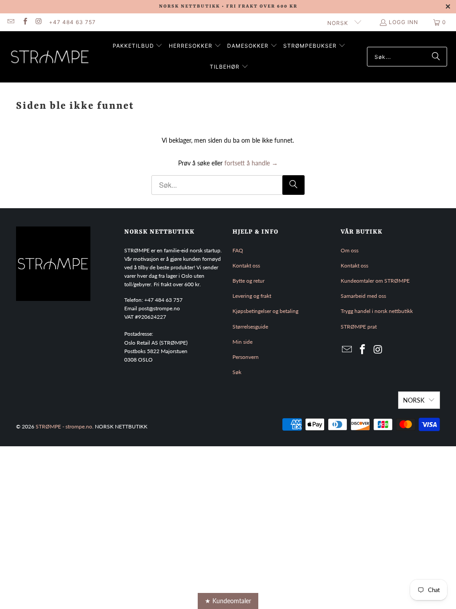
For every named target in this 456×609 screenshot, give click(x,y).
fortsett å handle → (251, 163)
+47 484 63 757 (72, 22)
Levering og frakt (251, 295)
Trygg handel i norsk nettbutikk (377, 311)
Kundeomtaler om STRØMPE (375, 280)
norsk (338, 23)
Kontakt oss (246, 265)
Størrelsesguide (250, 326)
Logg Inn (403, 22)
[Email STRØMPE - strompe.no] (10, 22)
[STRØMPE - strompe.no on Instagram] (38, 22)
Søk (236, 372)
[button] (138, 46)
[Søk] (436, 56)
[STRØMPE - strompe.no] (50, 57)
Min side (242, 341)
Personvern (245, 357)
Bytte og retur (248, 280)
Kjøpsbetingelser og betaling (265, 311)
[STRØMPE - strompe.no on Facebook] (24, 22)
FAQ (237, 250)
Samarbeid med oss (363, 295)
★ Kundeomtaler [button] (228, 601)
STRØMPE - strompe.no (64, 426)
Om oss (349, 250)
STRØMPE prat (359, 326)
